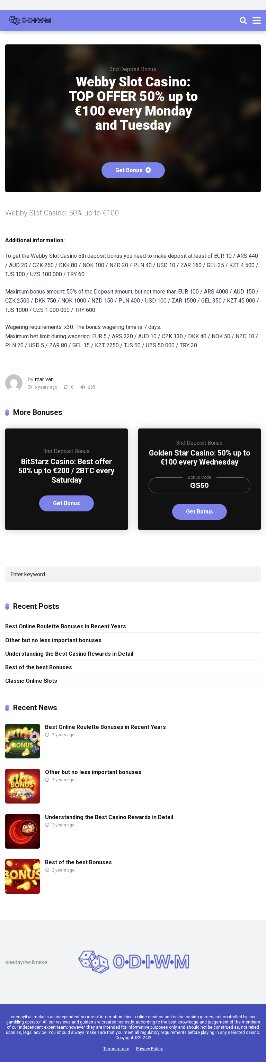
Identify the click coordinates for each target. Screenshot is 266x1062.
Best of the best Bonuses (38, 667)
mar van (44, 379)
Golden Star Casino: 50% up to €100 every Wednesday (199, 458)
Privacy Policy (149, 1048)
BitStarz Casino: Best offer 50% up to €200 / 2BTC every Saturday (66, 470)
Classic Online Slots (31, 681)
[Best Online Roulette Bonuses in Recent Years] (22, 756)
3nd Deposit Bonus (133, 69)
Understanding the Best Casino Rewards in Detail (69, 654)
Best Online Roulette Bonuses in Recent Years (65, 626)
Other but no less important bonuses (53, 640)
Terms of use (116, 1048)
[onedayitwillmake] (29, 19)
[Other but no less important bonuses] (22, 801)
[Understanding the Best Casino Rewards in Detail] (22, 846)
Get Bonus (129, 170)
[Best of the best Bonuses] (22, 892)
